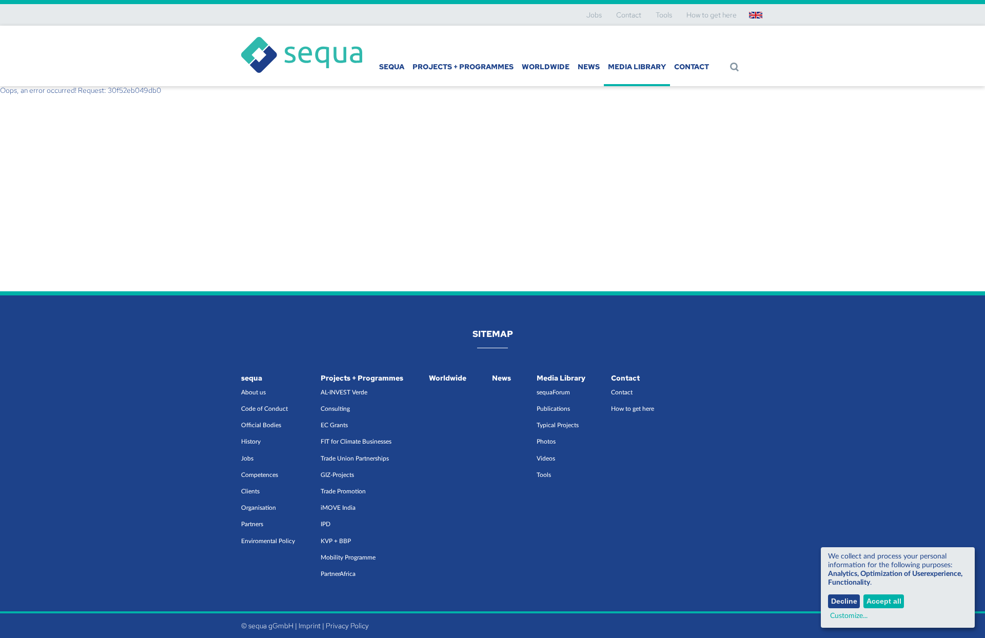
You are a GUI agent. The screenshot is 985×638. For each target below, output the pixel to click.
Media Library (637, 66)
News (589, 66)
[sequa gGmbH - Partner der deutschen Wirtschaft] (301, 37)
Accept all (883, 601)
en (755, 14)
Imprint (310, 625)
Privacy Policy (347, 625)
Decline (844, 601)
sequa (391, 66)
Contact (628, 14)
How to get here (711, 14)
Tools (664, 14)
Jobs (594, 14)
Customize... (849, 616)
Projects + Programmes (463, 66)
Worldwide (545, 66)
